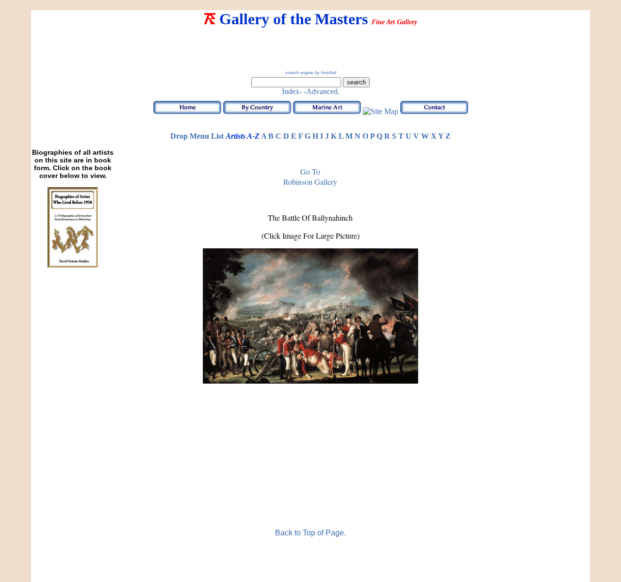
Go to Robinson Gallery (310, 176)
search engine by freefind (310, 72)
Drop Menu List (197, 136)
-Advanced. (322, 91)
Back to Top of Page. (310, 533)
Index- (292, 91)
